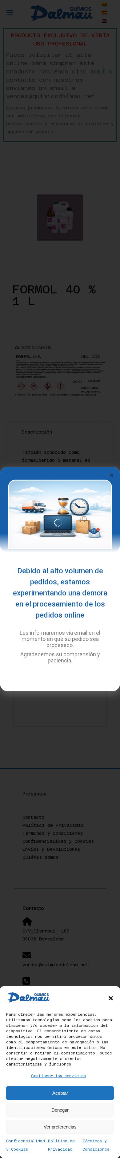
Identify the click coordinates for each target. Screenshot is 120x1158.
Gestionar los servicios (58, 1076)
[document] (60, 579)
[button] (111, 998)
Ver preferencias (60, 1126)
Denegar (60, 1110)
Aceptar (60, 1093)
